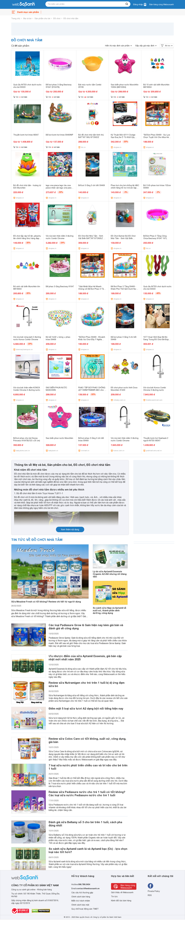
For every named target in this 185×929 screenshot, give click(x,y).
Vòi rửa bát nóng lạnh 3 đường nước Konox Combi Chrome (27, 338)
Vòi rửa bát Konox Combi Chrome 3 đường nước (154, 388)
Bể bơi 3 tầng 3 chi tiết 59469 (91, 185)
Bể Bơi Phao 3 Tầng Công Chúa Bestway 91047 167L (155, 237)
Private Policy (154, 891)
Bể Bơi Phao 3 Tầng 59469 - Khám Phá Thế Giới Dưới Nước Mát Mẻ (125, 288)
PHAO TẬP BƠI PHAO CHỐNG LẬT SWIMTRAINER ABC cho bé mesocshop (92, 390)
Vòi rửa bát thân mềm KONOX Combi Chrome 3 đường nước (26, 388)
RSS (150, 895)
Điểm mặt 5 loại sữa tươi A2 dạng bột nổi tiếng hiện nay (86, 708)
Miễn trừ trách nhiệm (80, 901)
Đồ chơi (56, 18)
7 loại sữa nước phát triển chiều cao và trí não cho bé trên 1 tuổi (88, 767)
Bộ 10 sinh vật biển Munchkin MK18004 (156, 86)
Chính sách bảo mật (80, 905)
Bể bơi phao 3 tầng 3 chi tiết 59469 (124, 338)
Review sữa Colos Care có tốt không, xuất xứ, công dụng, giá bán (87, 740)
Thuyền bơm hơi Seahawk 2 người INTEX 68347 (155, 439)
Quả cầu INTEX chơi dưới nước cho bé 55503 (27, 86)
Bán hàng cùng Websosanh (161, 4)
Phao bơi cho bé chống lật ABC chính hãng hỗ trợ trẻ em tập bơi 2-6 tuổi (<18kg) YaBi (125, 187)
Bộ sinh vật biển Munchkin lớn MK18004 (26, 287)
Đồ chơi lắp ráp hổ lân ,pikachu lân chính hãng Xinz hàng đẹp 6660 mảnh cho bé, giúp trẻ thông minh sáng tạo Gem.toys (27, 239)
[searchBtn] (127, 4)
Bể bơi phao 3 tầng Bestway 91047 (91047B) (59, 86)
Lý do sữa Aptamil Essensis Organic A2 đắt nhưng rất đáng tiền (109, 574)
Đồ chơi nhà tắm (71, 18)
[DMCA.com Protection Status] (41, 911)
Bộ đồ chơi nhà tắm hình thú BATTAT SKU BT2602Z (91, 136)
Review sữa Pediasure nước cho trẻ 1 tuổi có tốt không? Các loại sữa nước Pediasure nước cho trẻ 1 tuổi (87, 793)
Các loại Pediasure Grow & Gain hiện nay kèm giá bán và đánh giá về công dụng (86, 626)
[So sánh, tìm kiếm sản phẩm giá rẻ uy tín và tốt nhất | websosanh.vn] (23, 4)
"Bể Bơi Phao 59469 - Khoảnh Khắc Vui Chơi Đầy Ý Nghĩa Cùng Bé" (91, 339)
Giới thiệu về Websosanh (122, 892)
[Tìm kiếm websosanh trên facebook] (150, 886)
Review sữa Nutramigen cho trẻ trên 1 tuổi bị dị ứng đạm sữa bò (86, 684)
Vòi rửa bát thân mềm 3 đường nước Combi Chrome (59, 237)
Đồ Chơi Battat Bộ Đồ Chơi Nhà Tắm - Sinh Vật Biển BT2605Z (123, 238)
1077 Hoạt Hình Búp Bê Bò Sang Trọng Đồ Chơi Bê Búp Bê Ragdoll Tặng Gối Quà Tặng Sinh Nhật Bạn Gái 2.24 (157, 340)
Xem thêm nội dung (70, 529)
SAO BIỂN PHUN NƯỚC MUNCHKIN (56, 388)
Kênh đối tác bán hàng (121, 901)
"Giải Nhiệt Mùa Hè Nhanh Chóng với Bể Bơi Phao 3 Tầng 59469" (92, 288)
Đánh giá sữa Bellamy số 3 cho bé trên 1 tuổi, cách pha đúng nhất (85, 823)
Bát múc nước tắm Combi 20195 (89, 86)
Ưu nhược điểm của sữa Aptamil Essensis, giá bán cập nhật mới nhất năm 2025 (85, 657)
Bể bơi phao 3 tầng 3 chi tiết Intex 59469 (91, 439)
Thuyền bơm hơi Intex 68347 (26, 135)
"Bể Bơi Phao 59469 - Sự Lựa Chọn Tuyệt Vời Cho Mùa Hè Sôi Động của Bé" (156, 137)
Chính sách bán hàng (80, 897)
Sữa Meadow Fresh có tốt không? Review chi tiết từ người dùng (46, 601)
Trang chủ (15, 18)
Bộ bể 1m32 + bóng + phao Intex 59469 (58, 338)
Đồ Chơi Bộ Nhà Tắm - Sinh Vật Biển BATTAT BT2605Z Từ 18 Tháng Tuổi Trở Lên (92, 238)
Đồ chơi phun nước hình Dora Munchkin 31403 (124, 388)
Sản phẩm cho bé (42, 18)
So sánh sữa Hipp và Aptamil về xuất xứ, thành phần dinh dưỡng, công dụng (109, 610)
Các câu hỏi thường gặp (82, 892)
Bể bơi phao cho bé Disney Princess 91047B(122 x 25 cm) (26, 439)
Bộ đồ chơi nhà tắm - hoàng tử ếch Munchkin (27, 186)
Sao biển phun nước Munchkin (59, 438)
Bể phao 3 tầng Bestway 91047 (60, 286)
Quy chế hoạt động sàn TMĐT (85, 909)
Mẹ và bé (27, 18)
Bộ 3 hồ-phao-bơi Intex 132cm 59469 (157, 186)
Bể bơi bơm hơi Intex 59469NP (59, 135)
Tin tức (114, 896)
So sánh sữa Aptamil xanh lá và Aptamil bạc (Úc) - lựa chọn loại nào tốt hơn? (88, 850)
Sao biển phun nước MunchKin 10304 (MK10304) (124, 86)
